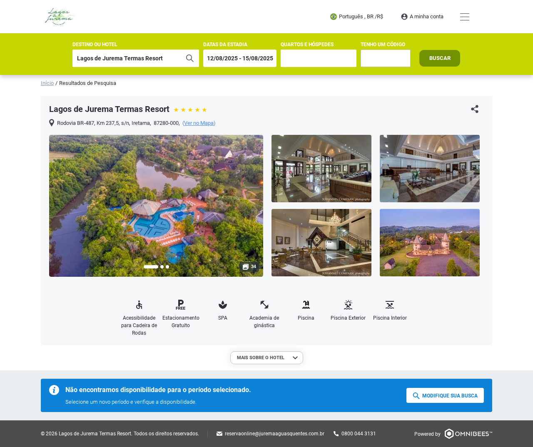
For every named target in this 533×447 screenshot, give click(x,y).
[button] (151, 266)
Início (47, 83)
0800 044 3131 (358, 434)
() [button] (199, 123)
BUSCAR (440, 58)
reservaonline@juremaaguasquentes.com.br (274, 434)
